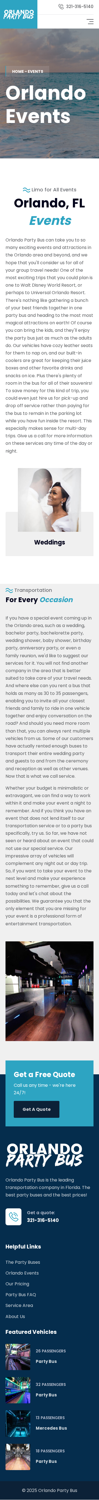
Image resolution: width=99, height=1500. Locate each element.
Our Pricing (17, 1284)
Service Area (19, 1305)
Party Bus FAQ (21, 1294)
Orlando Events (22, 1273)
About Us (15, 1316)
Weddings (49, 542)
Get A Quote (37, 1109)
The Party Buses (23, 1262)
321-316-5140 (80, 6)
